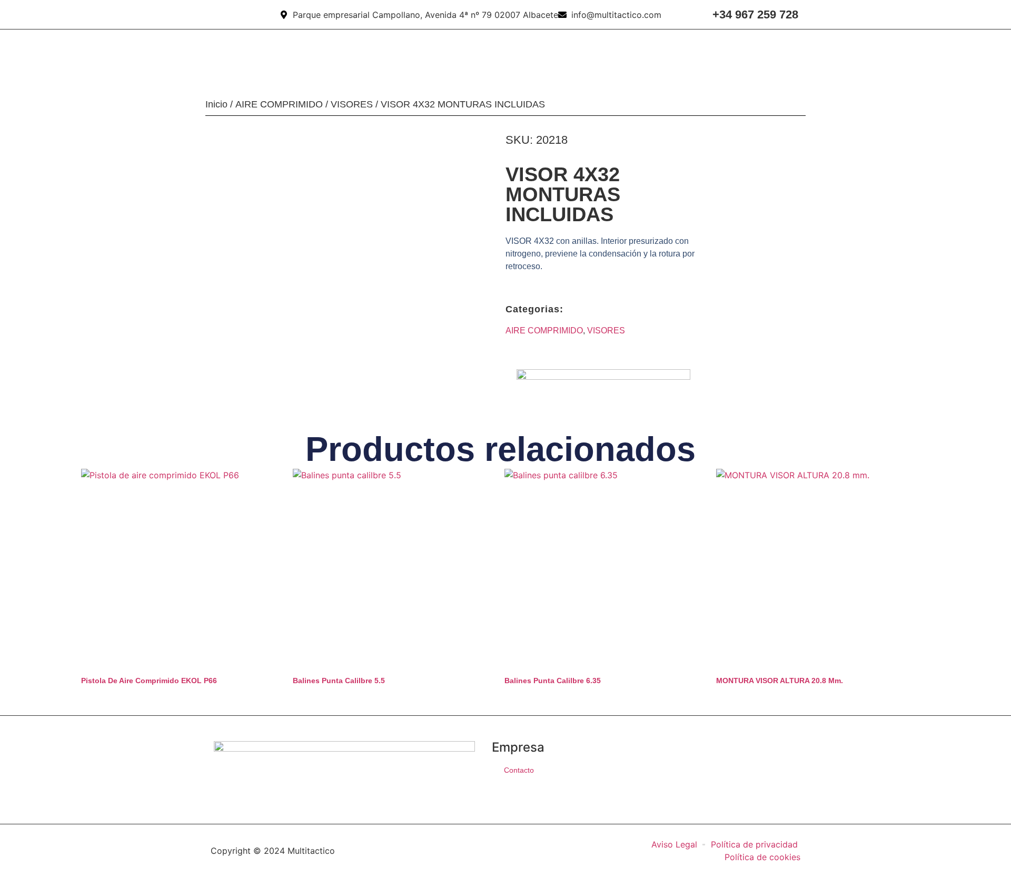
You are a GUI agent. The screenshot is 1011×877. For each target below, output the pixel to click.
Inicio (216, 104)
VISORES (352, 104)
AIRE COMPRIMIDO (279, 104)
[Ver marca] (603, 376)
